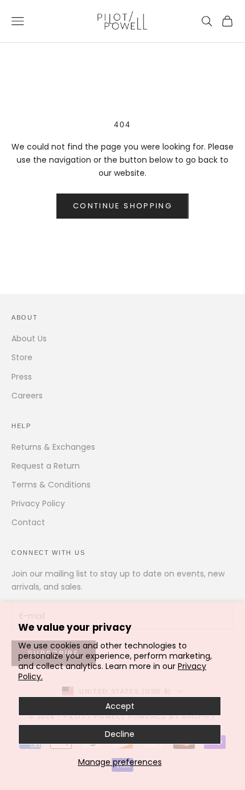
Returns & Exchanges (53, 447)
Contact (28, 522)
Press (21, 376)
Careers (27, 395)
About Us (29, 338)
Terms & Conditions (51, 484)
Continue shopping (122, 205)
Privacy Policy (38, 503)
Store (21, 357)
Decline (119, 734)
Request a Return (45, 465)
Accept (119, 706)
